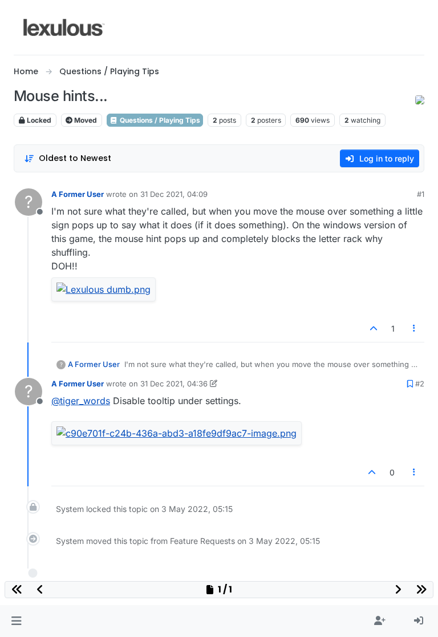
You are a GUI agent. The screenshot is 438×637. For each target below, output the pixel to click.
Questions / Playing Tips (159, 120)
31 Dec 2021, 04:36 (174, 383)
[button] (16, 621)
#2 (419, 383)
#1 (420, 194)
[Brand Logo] (64, 27)
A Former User (77, 194)
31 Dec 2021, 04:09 (174, 194)
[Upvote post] (373, 328)
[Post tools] (414, 328)
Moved (84, 120)
